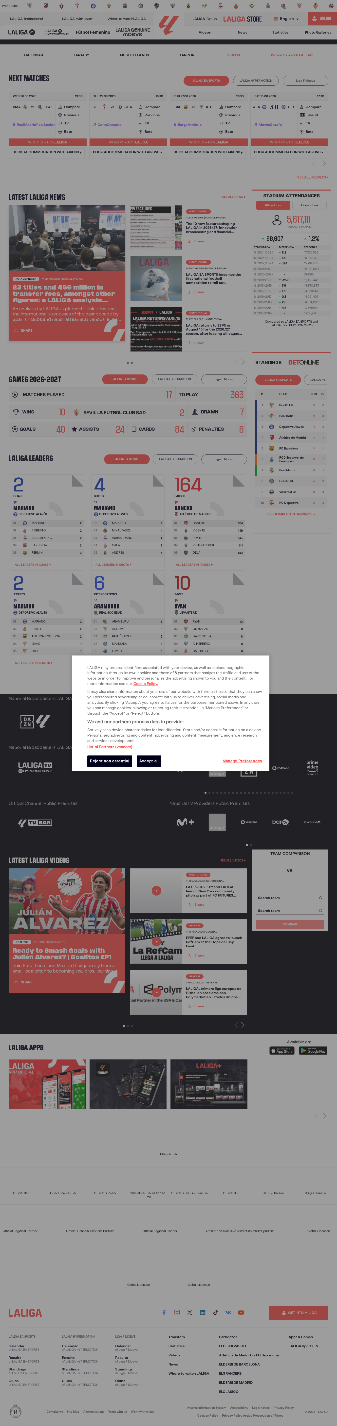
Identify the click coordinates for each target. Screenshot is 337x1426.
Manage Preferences (242, 761)
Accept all (149, 761)
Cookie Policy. (145, 684)
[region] (170, 713)
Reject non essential (110, 761)
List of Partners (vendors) (109, 747)
